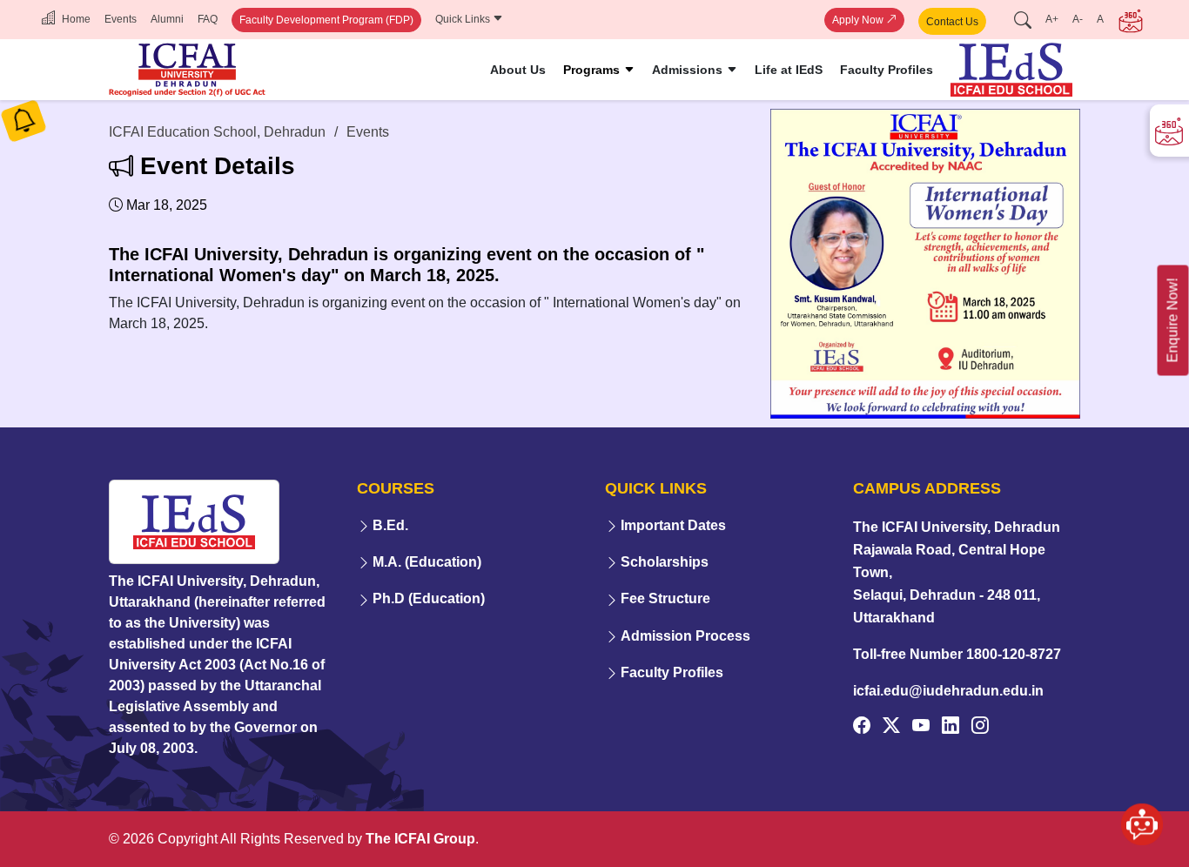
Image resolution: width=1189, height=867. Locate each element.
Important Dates (673, 525)
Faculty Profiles (886, 70)
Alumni (167, 19)
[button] (1142, 814)
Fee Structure (665, 598)
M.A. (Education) (427, 561)
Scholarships (665, 561)
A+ (1051, 19)
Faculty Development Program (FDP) (326, 20)
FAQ (208, 19)
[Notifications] (23, 125)
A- (1077, 19)
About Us (518, 70)
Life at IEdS (789, 70)
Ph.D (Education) (429, 598)
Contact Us (952, 22)
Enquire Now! (1172, 321)
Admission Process (685, 635)
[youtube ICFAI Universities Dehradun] (921, 725)
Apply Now (859, 20)
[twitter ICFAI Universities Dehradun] (891, 725)
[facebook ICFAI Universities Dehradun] (861, 725)
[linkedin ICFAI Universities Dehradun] (950, 725)
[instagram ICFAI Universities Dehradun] (980, 725)
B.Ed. (390, 525)
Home (75, 19)
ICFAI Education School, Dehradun (217, 131)
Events (120, 19)
